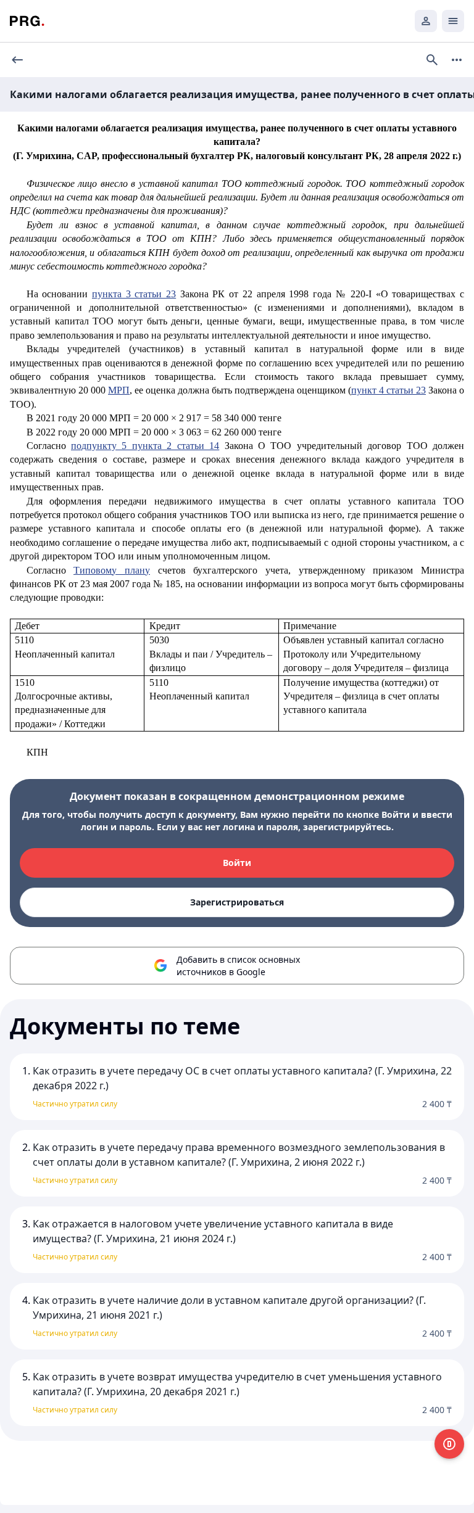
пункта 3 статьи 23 (134, 294)
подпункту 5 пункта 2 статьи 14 (145, 445)
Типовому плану (111, 570)
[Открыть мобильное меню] (453, 21)
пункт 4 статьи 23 (388, 390)
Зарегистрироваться (237, 902)
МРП (119, 390)
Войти (237, 862)
